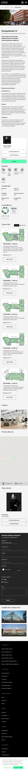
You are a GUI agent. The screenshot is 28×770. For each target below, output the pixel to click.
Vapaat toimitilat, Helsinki (7, 648)
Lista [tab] (17, 225)
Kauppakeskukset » (6, 693)
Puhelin (5, 579)
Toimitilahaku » (5, 645)
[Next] (26, 419)
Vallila (11, 7)
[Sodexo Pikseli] (6, 459)
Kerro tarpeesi (5, 748)
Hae (2, 7)
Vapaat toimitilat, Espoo (6, 651)
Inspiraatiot (4, 733)
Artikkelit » (4, 726)
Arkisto (3, 739)
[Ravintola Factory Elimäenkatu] (18, 458)
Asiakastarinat (5, 730)
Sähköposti (5, 582)
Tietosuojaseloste (5, 754)
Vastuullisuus (4, 715)
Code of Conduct (5, 718)
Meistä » (4, 708)
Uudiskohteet (4, 676)
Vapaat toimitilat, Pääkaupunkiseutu (9, 661)
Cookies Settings (8, 767)
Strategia (3, 712)
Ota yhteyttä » (5, 744)
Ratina (3, 703)
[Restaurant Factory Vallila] (2, 458)
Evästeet (3, 751)
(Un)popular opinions (6, 685)
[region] (14, 763)
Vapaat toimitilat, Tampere (7, 658)
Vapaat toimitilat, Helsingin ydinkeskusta (10, 664)
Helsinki (7, 7)
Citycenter (4, 700)
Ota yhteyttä (9, 259)
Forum (3, 697)
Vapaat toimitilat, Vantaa (7, 655)
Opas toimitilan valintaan (7, 682)
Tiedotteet (4, 721)
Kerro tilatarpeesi (5, 673)
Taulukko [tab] (23, 225)
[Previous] (2, 419)
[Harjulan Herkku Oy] (5, 442)
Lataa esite (14, 161)
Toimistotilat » (5, 669)
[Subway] (19, 472)
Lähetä (8, 600)
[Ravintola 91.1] (9, 458)
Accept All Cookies (18, 767)
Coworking (4, 679)
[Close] (25, 759)
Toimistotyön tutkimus (6, 688)
